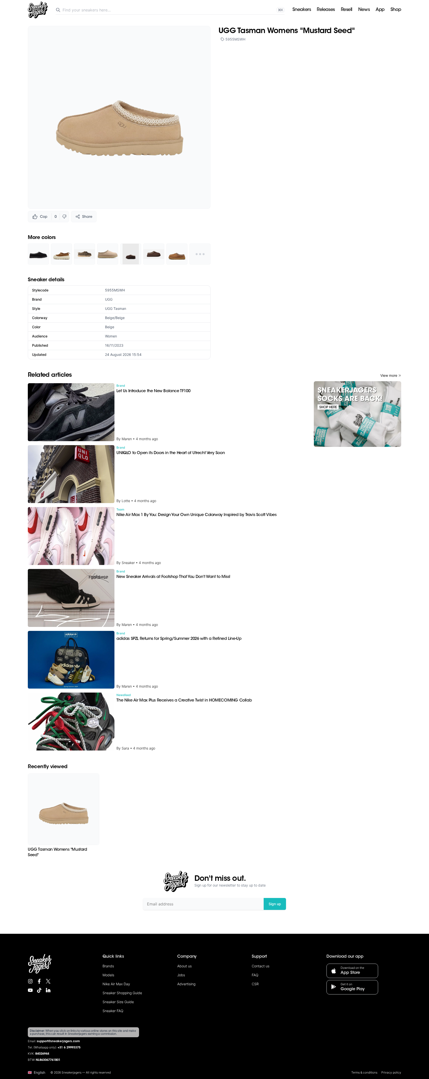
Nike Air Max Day (116, 984)
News (364, 10)
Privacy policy (391, 1072)
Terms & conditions (364, 1072)
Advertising (186, 984)
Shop (396, 10)
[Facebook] (39, 981)
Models (108, 975)
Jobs (181, 975)
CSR (255, 984)
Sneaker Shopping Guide (122, 993)
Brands (108, 966)
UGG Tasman (115, 308)
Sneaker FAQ (113, 1011)
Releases (326, 10)
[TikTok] (39, 990)
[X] (48, 981)
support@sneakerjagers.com (58, 1041)
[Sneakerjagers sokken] (357, 414)
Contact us (260, 966)
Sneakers (301, 10)
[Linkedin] (48, 990)
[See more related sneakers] (200, 254)
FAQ (255, 975)
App (380, 10)
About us (184, 966)
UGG (108, 299)
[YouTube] (30, 990)
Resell (346, 10)
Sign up (275, 904)
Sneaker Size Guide (118, 1002)
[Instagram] (30, 981)
